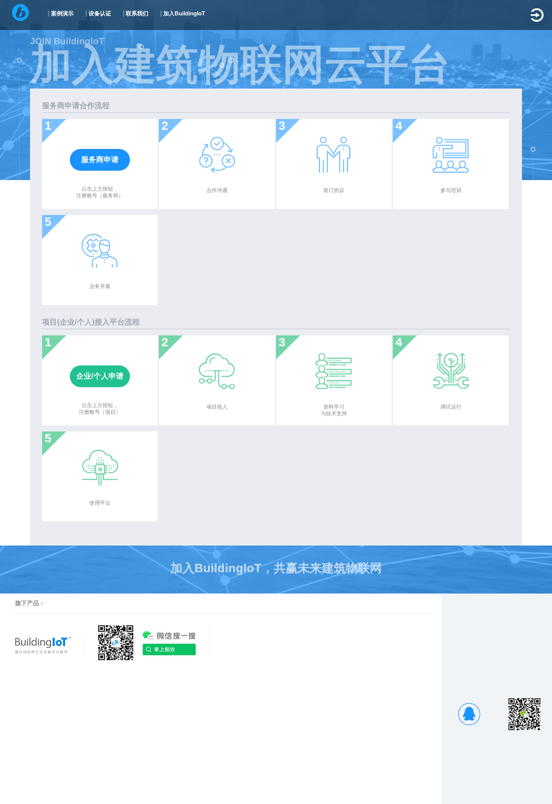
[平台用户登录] (537, 15)
